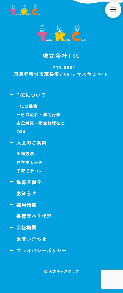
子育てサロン (29, 171)
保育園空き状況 (34, 216)
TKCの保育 (27, 106)
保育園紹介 (29, 181)
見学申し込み (29, 162)
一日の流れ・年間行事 (38, 114)
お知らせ (26, 193)
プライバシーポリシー (41, 250)
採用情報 (26, 204)
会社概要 (26, 227)
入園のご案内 (31, 142)
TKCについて (31, 94)
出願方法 (25, 153)
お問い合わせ (31, 238)
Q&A (21, 131)
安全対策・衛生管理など (40, 123)
